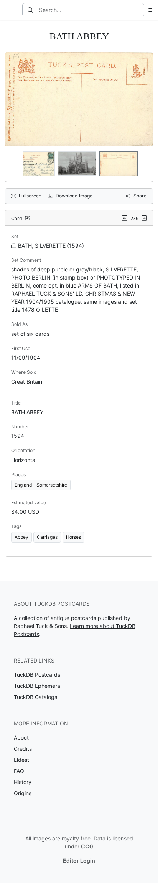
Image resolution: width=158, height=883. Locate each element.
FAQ (19, 771)
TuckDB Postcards (37, 674)
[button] (148, 9)
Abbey (21, 537)
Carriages (47, 537)
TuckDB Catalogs (35, 697)
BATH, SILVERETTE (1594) (51, 245)
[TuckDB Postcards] (10, 10)
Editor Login (79, 860)
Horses (73, 537)
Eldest (21, 759)
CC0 (87, 846)
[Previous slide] (15, 164)
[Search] (30, 9)
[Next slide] (142, 164)
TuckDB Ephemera (37, 685)
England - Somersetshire (41, 485)
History (22, 782)
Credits (23, 748)
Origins (22, 793)
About (21, 737)
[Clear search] (139, 9)
